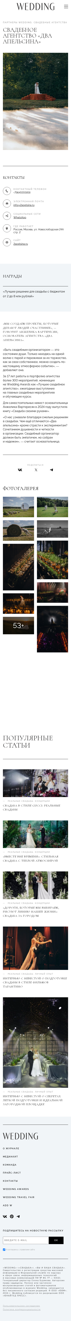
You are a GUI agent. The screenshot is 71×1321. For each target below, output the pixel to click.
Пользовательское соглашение (21, 1306)
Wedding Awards (16, 1189)
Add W (7, 1205)
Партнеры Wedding (17, 22)
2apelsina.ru (20, 243)
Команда (10, 1165)
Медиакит (10, 1156)
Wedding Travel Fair (19, 1197)
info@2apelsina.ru (23, 205)
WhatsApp (19, 217)
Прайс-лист (12, 1173)
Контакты (10, 1181)
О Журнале (11, 1148)
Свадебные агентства (50, 22)
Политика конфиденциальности (22, 1309)
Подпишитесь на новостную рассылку (33, 1230)
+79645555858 (21, 192)
